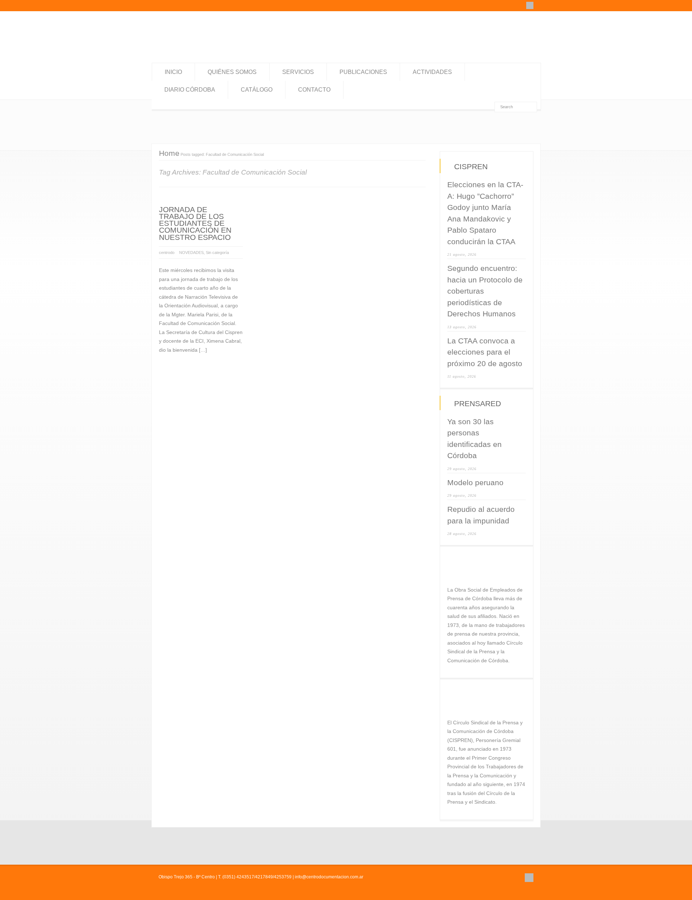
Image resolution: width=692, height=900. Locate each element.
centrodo (166, 252)
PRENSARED (477, 403)
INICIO (173, 72)
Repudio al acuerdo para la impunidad (481, 515)
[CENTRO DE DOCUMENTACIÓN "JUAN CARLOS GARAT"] (206, 48)
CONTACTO (314, 90)
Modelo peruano (475, 482)
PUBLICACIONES (363, 72)
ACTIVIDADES (432, 72)
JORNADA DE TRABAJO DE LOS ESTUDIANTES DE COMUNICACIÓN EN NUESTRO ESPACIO (195, 223)
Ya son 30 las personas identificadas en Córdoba (474, 438)
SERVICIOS (298, 72)
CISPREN (471, 166)
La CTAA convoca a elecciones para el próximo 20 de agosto (484, 352)
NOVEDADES (191, 252)
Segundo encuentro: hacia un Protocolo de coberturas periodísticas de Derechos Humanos (485, 291)
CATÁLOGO (256, 90)
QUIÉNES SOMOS (232, 72)
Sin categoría (217, 252)
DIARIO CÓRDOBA (189, 90)
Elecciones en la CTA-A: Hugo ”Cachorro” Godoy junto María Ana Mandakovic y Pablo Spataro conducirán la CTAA (485, 213)
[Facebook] (529, 5)
